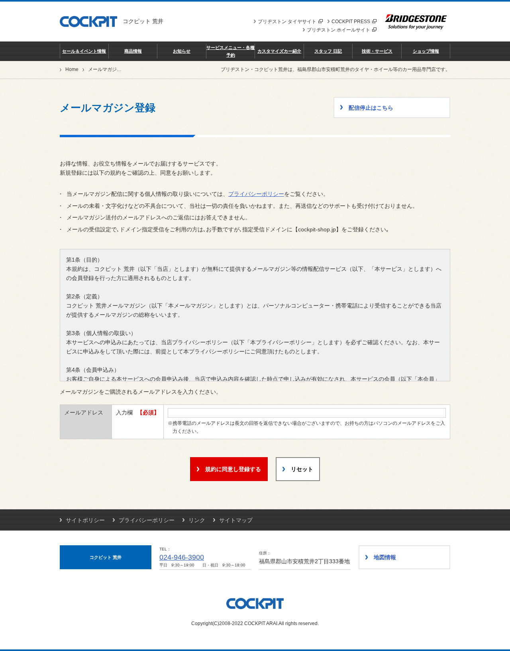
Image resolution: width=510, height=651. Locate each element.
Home (71, 69)
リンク (196, 520)
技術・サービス (377, 51)
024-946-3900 (181, 557)
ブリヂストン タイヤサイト (287, 21)
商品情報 (133, 51)
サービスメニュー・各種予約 (230, 51)
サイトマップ (236, 520)
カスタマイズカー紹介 (279, 51)
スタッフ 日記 (328, 51)
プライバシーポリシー (256, 194)
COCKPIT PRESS (351, 21)
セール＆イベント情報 (84, 51)
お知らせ (181, 51)
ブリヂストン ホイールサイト (338, 30)
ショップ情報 (426, 51)
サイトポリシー (85, 520)
